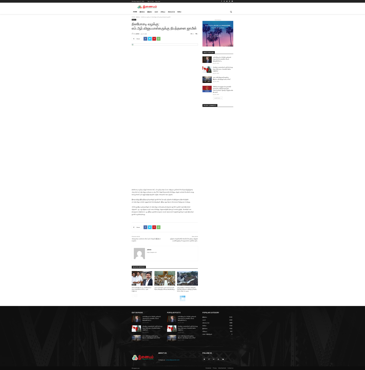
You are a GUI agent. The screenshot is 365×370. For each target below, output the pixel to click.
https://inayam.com (152, 252)
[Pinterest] (154, 39)
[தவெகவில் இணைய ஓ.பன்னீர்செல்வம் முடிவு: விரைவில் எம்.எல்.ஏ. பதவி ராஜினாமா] (142, 278)
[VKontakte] (223, 359)
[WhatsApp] (158, 39)
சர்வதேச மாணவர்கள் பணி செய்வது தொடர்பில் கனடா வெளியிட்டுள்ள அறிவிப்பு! (223, 69)
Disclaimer (208, 368)
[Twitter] (227, 1)
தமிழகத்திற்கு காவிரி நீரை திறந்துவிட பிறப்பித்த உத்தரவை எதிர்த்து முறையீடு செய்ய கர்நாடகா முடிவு (186, 289)
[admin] (133, 34)
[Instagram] (224, 1)
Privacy (215, 368)
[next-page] (136, 295)
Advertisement (222, 368)
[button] (231, 11)
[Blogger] (204, 359)
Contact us (230, 368)
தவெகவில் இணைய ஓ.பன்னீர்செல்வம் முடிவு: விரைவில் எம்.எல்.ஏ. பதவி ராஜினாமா (141, 289)
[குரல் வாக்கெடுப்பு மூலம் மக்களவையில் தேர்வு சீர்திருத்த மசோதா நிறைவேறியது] (164, 278)
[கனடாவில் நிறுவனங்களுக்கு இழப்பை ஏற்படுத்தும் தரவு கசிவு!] (207, 79)
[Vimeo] (229, 1)
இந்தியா (138, 17)
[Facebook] (222, 1)
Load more (217, 98)
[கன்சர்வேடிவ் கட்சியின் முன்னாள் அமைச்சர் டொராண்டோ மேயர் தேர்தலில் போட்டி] (207, 59)
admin (137, 33)
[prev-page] (133, 295)
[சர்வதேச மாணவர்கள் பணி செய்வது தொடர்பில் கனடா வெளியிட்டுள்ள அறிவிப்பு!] (207, 69)
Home (133, 17)
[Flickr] (213, 359)
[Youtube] (232, 1)
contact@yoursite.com (172, 360)
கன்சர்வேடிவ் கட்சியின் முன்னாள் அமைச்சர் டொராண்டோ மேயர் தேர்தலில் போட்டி (222, 59)
